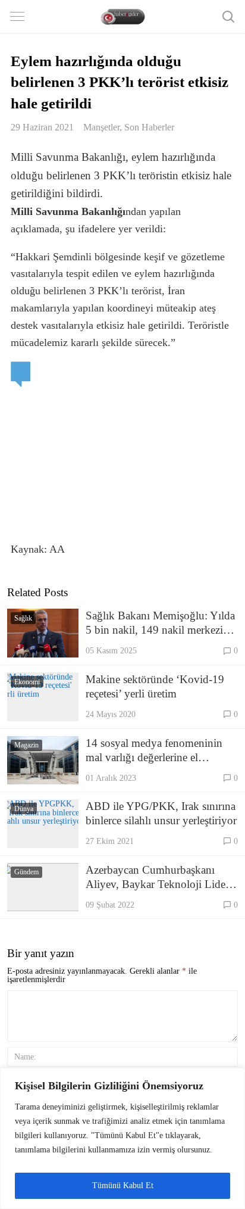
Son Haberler (149, 127)
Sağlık (23, 618)
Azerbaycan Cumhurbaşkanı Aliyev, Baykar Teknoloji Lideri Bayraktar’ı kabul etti (159, 878)
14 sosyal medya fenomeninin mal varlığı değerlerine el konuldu (154, 751)
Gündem (26, 872)
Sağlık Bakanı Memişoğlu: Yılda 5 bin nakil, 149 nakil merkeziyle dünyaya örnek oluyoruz (161, 623)
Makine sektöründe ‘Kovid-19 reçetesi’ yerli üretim (155, 686)
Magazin (26, 745)
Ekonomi (27, 682)
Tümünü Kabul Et (122, 1185)
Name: (25, 1056)
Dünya (23, 809)
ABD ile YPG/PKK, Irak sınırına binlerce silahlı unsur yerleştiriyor (161, 813)
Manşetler (101, 127)
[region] (122, 1138)
